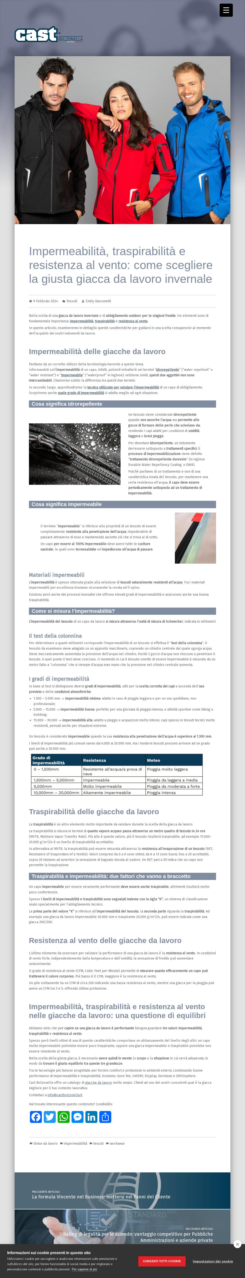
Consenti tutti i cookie (162, 1261)
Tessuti (72, 301)
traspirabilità (105, 321)
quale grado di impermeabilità (81, 393)
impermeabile (72, 375)
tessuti (98, 1144)
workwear (117, 1144)
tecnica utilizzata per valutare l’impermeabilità (123, 387)
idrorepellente (167, 370)
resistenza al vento (133, 321)
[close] (237, 1244)
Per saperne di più (84, 1269)
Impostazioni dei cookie (213, 1261)
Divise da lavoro (45, 1144)
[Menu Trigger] (226, 10)
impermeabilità (81, 321)
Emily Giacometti (98, 301)
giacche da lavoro (98, 1083)
